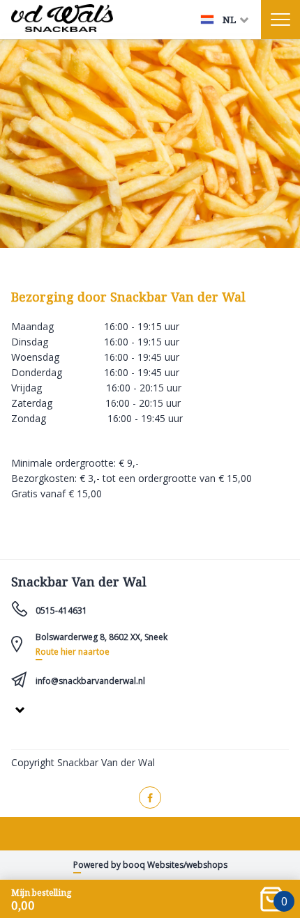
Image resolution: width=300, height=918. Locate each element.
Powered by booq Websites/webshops (150, 865)
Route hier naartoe (73, 652)
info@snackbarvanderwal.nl (90, 681)
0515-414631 (61, 610)
